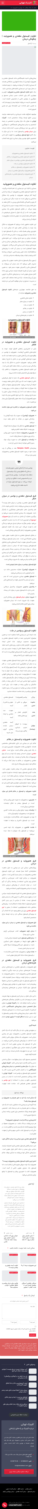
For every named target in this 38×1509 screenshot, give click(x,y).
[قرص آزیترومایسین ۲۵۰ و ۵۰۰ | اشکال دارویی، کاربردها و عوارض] (33, 1385)
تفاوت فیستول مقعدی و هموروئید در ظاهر (20, 157)
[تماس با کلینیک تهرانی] (4, 1505)
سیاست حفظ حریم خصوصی (19, 1415)
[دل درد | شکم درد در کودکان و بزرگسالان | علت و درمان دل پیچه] (33, 1378)
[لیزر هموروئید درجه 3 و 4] (28, 1258)
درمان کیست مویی (11, 1489)
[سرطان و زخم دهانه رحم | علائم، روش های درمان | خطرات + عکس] (33, 1406)
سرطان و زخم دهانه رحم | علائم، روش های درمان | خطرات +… (15, 1405)
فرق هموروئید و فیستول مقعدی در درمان (20, 170)
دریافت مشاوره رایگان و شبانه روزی (19, 1472)
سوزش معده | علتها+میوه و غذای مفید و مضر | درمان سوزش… (14, 1391)
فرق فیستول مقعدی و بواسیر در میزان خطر (20, 160)
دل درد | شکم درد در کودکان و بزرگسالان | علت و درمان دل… (15, 1377)
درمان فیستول (31, 1491)
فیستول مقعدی (25, 378)
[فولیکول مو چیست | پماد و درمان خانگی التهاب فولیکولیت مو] (33, 1399)
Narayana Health (23, 448)
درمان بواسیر (28, 1489)
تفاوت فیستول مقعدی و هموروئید (22, 153)
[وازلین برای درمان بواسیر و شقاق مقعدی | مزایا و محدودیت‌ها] (10, 1275)
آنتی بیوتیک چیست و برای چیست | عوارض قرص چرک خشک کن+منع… (14, 1370)
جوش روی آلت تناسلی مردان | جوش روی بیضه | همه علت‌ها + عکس (11, 1239)
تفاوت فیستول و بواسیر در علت (23, 163)
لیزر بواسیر (7, 1080)
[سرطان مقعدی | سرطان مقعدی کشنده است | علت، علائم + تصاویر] (28, 1275)
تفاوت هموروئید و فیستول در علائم (22, 167)
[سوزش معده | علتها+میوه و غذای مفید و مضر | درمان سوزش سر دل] (33, 1392)
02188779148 (14, 1461)
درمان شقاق (21, 1489)
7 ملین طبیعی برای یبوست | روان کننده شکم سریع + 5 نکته (28, 1238)
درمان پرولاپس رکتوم (8, 1491)
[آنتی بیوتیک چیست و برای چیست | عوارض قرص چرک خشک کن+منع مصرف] (33, 1371)
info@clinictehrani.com (21, 1466)
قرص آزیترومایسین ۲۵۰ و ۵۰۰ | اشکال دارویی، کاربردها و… (16, 1384)
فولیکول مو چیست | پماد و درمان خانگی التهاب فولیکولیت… (16, 1398)
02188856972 (24, 1461)
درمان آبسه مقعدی (21, 1491)
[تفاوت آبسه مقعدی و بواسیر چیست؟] (10, 1258)
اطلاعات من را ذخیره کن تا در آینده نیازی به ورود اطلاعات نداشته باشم (21, 1330)
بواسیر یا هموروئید (6, 43)
